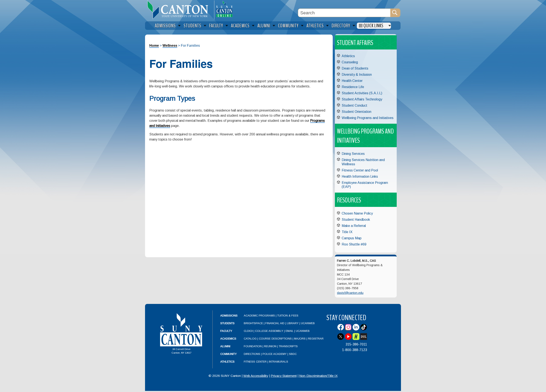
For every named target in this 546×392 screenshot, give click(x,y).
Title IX (347, 232)
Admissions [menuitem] (165, 26)
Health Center (352, 81)
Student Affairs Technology (362, 99)
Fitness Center (255, 361)
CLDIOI (248, 330)
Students (227, 323)
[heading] (179, 10)
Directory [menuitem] (341, 26)
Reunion (270, 346)
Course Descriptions (275, 338)
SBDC (293, 354)
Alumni (225, 346)
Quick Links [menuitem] (373, 26)
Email (289, 330)
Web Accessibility (255, 375)
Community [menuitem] (288, 26)
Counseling (350, 62)
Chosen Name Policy (357, 213)
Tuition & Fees (287, 315)
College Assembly (269, 330)
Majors (300, 338)
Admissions (229, 315)
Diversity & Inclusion (357, 74)
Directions (252, 354)
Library (293, 323)
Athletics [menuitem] (315, 26)
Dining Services (353, 153)
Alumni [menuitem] (263, 26)
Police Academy (275, 354)
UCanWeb (308, 323)
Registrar (316, 338)
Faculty (226, 330)
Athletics (348, 56)
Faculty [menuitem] (216, 26)
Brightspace (253, 323)
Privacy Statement (284, 375)
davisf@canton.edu (350, 293)
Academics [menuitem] (240, 26)
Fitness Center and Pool (360, 170)
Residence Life (353, 87)
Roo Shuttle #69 (354, 244)
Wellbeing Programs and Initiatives (368, 118)
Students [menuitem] (192, 26)
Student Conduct (354, 105)
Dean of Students (355, 68)
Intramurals (278, 361)
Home (154, 45)
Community (228, 354)
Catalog (250, 338)
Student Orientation (356, 111)
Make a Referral (354, 226)
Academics (228, 338)
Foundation (253, 346)
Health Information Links (360, 176)
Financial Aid (275, 323)
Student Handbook (356, 219)
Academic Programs (260, 315)
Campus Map (352, 238)
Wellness (170, 45)
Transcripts (288, 346)
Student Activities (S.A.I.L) (362, 93)
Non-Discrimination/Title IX (318, 375)
